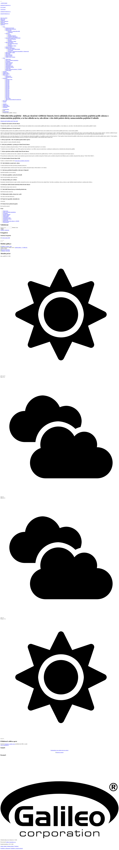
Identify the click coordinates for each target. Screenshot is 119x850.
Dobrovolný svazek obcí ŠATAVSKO (12, 38)
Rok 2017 (7, 89)
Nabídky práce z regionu (10, 57)
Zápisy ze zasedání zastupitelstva (11, 60)
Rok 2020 (7, 86)
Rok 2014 (7, 92)
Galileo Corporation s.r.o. (11, 842)
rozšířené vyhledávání (4, 230)
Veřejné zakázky (8, 63)
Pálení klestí (7, 53)
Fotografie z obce (8, 79)
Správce (9, 34)
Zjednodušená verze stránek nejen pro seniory (59, 750)
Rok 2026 (5, 100)
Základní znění (3, 121)
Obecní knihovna (8, 54)
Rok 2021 (7, 85)
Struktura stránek (10, 846)
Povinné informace (9, 62)
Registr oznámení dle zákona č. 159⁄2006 (13, 69)
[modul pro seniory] (59, 752)
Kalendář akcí (8, 76)
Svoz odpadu (10, 50)
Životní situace (8, 70)
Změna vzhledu (3, 846)
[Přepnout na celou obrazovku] (2, 240)
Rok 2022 (7, 83)
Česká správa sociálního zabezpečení (22, 160)
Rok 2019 (7, 87)
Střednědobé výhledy (12, 41)
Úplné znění (15, 121)
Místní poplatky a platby (10, 52)
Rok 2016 (7, 90)
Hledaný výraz (15, 227)
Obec (4, 26)
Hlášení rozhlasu (6, 73)
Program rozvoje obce (9, 27)
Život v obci (5, 74)
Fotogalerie (5, 78)
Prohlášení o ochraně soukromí (17, 848)
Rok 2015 (7, 91)
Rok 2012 (7, 95)
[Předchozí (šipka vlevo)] (0, 241)
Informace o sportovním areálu (14, 31)
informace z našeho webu (10, 744)
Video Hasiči (8, 98)
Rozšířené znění (10, 121)
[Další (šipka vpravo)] (2, 241)
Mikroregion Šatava (9, 42)
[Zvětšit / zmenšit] (3, 240)
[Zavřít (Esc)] (0, 240)
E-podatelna (7, 61)
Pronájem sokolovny (12, 35)
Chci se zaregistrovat (4, 745)
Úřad (4, 58)
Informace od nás (8, 77)
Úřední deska (8, 59)
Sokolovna (7, 33)
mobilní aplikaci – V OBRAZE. (21, 247)
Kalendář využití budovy (13, 36)
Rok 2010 (7, 97)
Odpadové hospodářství (10, 48)
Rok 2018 (7, 88)
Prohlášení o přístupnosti (5, 848)
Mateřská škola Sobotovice (10, 29)
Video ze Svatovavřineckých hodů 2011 (13, 99)
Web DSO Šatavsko (12, 39)
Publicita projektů (8, 55)
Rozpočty (10, 40)
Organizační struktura (9, 67)
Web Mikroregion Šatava (13, 43)
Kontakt (4, 101)
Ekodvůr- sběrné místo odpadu (14, 49)
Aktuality (5, 71)
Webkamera (10, 32)
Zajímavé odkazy (8, 46)
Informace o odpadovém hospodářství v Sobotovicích (18, 51)
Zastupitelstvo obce (9, 65)
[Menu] (0, 1)
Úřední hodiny (8, 64)
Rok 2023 (7, 82)
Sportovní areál (8, 30)
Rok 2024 (7, 81)
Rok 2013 (7, 93)
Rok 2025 (7, 80)
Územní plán (7, 68)
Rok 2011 (7, 96)
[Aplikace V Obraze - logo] (6, 246)
